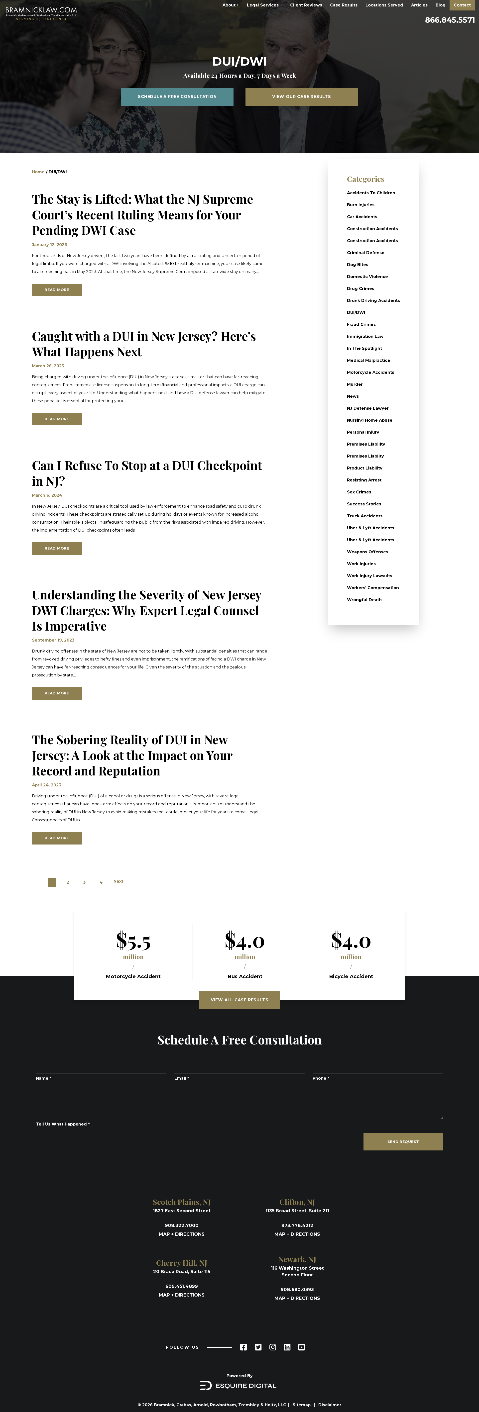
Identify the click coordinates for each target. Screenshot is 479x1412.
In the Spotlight (364, 348)
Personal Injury (363, 432)
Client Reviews (306, 5)
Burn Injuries (360, 204)
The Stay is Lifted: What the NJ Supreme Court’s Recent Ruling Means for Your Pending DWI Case (142, 214)
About (231, 5)
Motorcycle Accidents (370, 372)
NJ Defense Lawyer (368, 408)
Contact (462, 5)
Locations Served (384, 5)
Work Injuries (361, 564)
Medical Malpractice (368, 360)
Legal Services (264, 5)
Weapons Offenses (367, 552)
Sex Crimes (359, 492)
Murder (355, 384)
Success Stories (364, 504)
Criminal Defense (365, 252)
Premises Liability (366, 444)
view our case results (301, 96)
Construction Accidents (372, 228)
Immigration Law (365, 336)
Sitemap (302, 1405)
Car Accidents (362, 216)
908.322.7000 (182, 1225)
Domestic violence (367, 276)
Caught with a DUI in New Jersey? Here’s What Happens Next (144, 343)
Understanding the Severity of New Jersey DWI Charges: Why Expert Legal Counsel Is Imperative (146, 610)
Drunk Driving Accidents (373, 300)
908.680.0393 (297, 1289)
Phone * (321, 1078)
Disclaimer (329, 1405)
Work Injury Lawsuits (369, 575)
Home (38, 172)
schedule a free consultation (177, 96)
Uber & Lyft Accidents (370, 528)
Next (118, 881)
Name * (43, 1078)
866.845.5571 (450, 20)
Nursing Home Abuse (369, 420)
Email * (181, 1078)
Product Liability (364, 468)
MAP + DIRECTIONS (182, 1234)
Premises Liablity (365, 456)
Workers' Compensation (373, 587)
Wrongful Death (364, 599)
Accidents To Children (371, 192)
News (353, 396)
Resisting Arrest (364, 480)
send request (403, 1141)
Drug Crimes (360, 288)
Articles (419, 5)
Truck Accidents (364, 516)
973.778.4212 (297, 1225)
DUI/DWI (356, 312)
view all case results (239, 1000)
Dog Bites (357, 264)
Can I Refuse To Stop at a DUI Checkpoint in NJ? (147, 472)
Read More (57, 289)
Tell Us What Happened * (63, 1124)
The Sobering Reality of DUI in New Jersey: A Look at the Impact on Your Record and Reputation (132, 755)
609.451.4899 (181, 1286)
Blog (441, 5)
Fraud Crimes (361, 324)
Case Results (344, 5)
